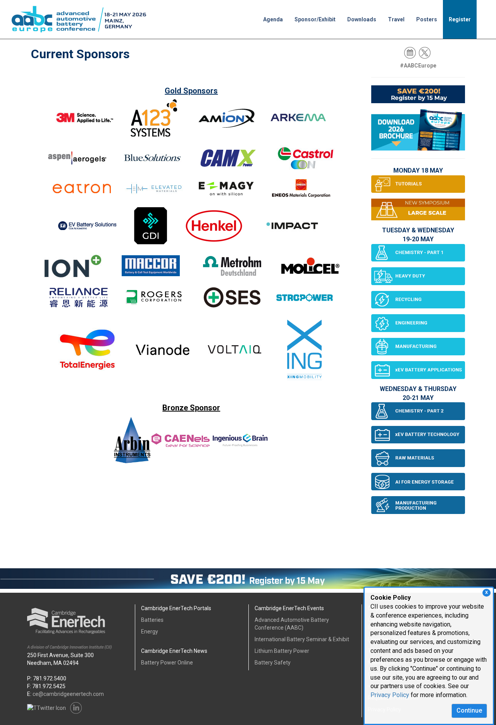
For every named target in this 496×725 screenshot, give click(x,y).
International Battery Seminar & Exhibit (302, 639)
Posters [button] (426, 19)
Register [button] (460, 19)
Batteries (152, 620)
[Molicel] (310, 269)
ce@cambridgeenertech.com (68, 694)
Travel (396, 19)
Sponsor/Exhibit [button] (315, 19)
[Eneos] (301, 191)
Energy (149, 631)
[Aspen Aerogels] (77, 161)
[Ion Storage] (72, 269)
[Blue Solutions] (152, 161)
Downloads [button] (361, 19)
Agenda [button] (273, 19)
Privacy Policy (389, 695)
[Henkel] (214, 228)
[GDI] (150, 228)
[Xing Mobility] (304, 352)
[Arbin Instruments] (132, 440)
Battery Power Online (167, 662)
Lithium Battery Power (282, 651)
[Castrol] (306, 161)
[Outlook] (410, 52)
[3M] (84, 121)
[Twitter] (425, 52)
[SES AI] (232, 300)
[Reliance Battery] (79, 300)
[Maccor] (151, 269)
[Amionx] (226, 121)
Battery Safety (273, 662)
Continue (469, 710)
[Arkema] (298, 121)
